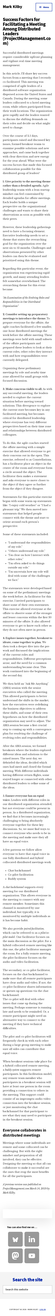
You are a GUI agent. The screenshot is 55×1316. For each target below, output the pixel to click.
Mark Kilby (12, 6)
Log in (43, 1309)
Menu (46, 7)
